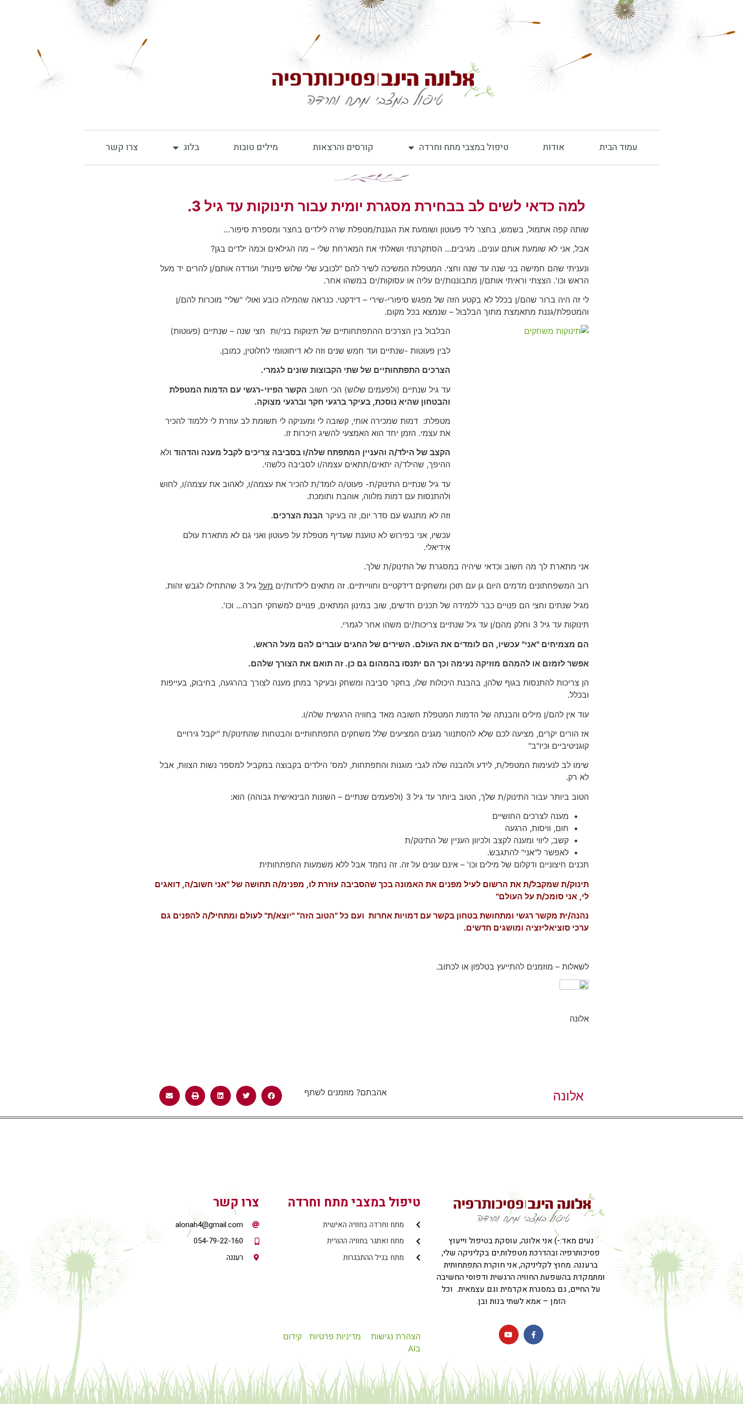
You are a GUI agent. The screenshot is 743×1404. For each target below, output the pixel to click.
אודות (554, 147)
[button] (271, 1096)
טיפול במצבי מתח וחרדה (463, 147)
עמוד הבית (618, 147)
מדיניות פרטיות (335, 1336)
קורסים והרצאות (343, 147)
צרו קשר (122, 147)
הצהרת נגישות (396, 1336)
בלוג (191, 147)
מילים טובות (256, 147)
